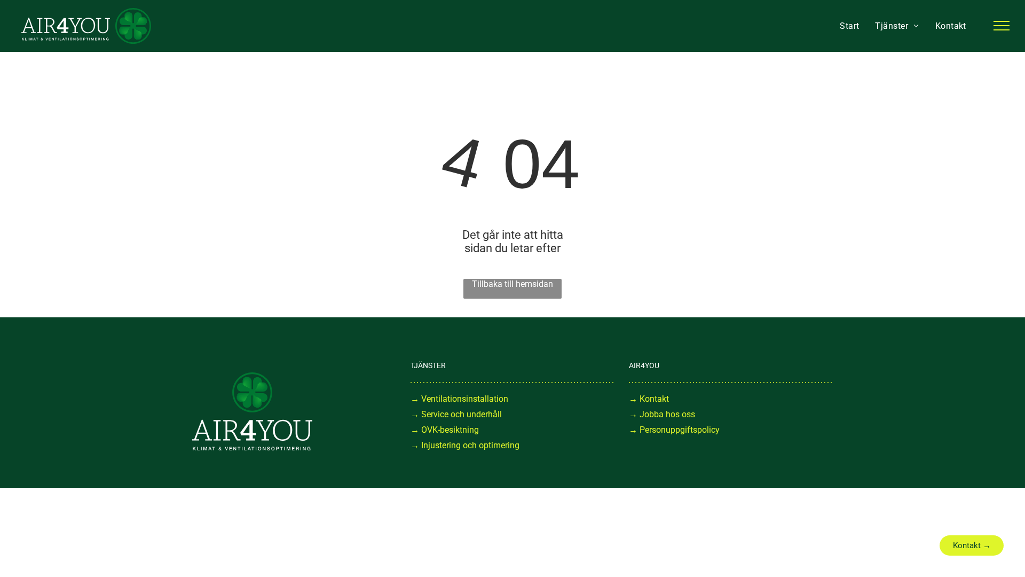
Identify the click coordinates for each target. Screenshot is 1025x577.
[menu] (1001, 26)
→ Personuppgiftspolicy (674, 430)
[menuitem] (849, 26)
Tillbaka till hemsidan (512, 284)
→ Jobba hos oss (662, 414)
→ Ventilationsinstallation (459, 399)
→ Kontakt (649, 399)
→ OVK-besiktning (445, 430)
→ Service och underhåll (456, 414)
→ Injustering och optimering (465, 445)
